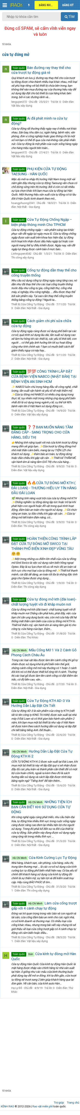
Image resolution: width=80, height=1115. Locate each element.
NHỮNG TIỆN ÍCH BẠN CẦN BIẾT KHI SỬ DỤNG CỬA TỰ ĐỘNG (41, 807)
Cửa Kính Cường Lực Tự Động (45, 857)
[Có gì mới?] (29, 5)
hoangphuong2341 (23, 203)
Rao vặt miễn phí (42, 1106)
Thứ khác (32, 637)
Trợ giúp (59, 1102)
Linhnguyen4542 (21, 253)
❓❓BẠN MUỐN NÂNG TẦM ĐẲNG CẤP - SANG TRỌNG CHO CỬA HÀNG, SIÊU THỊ (42, 432)
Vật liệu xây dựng (21, 105)
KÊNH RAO (7, 1106)
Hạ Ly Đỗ (16, 988)
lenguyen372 (19, 101)
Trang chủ (73, 1102)
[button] (5, 5)
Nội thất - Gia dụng (28, 206)
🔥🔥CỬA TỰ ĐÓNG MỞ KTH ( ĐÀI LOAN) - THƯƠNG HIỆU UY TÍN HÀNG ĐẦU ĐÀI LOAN (44, 488)
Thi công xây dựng (22, 257)
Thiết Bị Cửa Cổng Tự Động (27, 304)
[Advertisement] (40, 1040)
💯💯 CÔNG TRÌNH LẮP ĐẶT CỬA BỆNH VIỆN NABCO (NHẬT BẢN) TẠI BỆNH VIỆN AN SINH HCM (43, 376)
